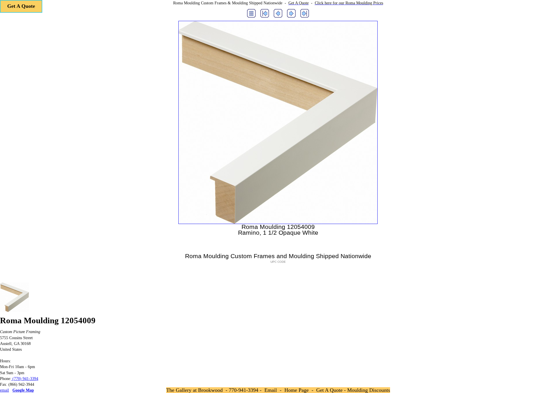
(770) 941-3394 (24, 378)
